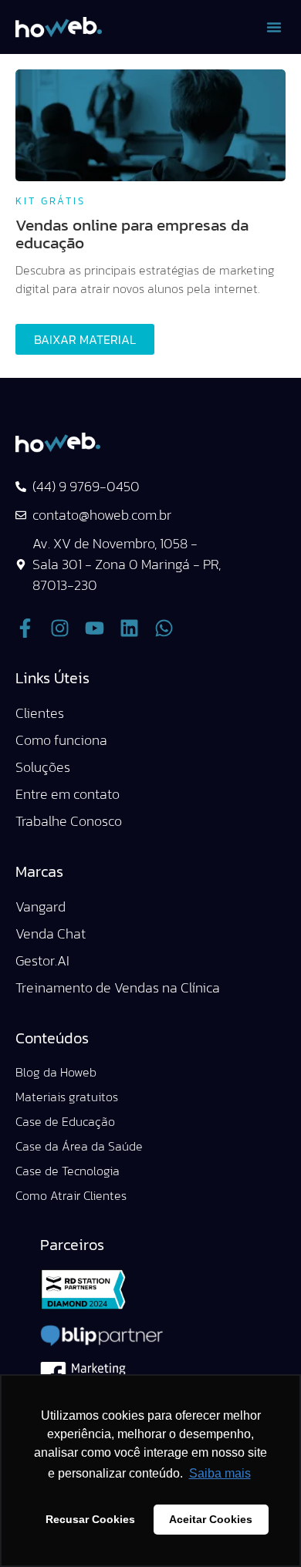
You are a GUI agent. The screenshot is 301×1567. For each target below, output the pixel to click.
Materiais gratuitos (66, 1096)
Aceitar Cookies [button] (210, 1519)
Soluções (42, 767)
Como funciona (61, 740)
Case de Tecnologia (67, 1170)
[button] (274, 27)
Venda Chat (50, 933)
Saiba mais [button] (220, 1473)
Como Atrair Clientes (71, 1195)
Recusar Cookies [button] (90, 1519)
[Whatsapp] (164, 628)
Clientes (39, 713)
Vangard (40, 906)
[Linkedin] (129, 628)
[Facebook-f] (25, 628)
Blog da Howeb (55, 1072)
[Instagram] (59, 628)
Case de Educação (65, 1121)
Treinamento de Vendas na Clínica (117, 987)
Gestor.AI (42, 960)
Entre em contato (67, 794)
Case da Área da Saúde (79, 1146)
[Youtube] (94, 628)
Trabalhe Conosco (68, 820)
